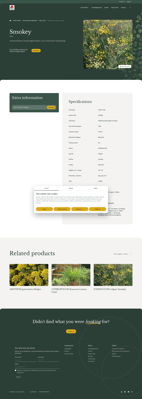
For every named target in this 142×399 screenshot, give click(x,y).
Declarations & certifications (121, 351)
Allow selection (62, 209)
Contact (123, 7)
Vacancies (91, 361)
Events (107, 7)
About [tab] (95, 188)
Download (51, 107)
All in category (121, 254)
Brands (90, 356)
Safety (114, 354)
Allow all (97, 209)
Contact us (71, 331)
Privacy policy (116, 356)
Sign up (18, 377)
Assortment (84, 7)
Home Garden (17, 20)
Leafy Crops (42, 20)
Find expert (36, 50)
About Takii (114, 7)
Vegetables (68, 349)
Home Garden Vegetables (30, 20)
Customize (79, 209)
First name (18, 357)
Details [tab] (71, 188)
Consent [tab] (46, 188)
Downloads (91, 359)
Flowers (67, 351)
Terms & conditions (118, 349)
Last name (40, 357)
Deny (44, 209)
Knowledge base (97, 7)
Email (16, 364)
